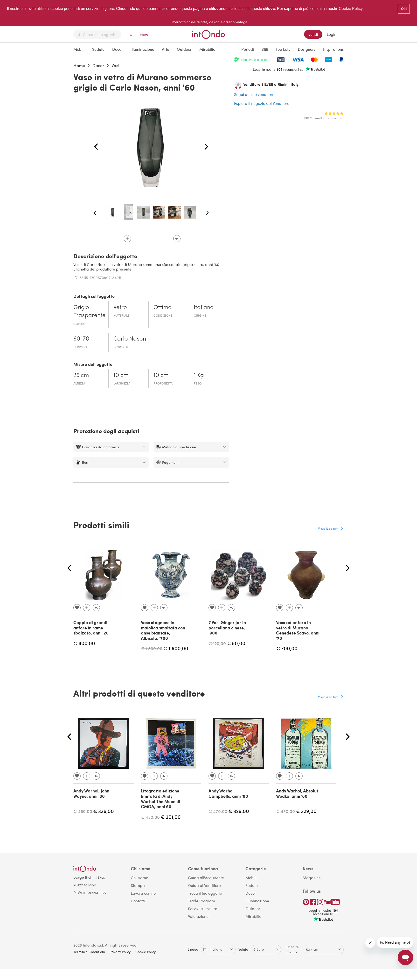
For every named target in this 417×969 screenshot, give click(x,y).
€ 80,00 (236, 643)
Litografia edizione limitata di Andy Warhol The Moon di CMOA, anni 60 (160, 799)
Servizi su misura (202, 908)
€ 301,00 (171, 816)
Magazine (312, 877)
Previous (96, 146)
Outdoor (184, 49)
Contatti (138, 900)
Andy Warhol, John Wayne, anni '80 (91, 793)
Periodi (247, 49)
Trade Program (201, 900)
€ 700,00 (287, 648)
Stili (265, 49)
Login (331, 34)
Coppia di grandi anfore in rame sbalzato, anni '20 (91, 627)
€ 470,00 (217, 811)
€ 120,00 (217, 643)
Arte (165, 49)
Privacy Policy (120, 951)
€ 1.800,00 (151, 648)
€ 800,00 (84, 643)
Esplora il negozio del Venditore (261, 103)
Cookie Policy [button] (351, 9)
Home (79, 65)
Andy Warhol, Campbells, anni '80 (228, 793)
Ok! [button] (404, 9)
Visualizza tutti (328, 528)
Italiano (204, 308)
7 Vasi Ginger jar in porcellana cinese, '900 (227, 627)
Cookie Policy (145, 951)
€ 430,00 (150, 817)
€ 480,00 (82, 811)
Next (206, 146)
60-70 (81, 339)
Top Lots (283, 49)
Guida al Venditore (204, 885)
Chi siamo (139, 877)
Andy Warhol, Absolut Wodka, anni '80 (297, 793)
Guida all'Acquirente (206, 877)
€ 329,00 (238, 810)
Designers (306, 49)
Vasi (115, 65)
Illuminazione (142, 49)
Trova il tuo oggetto (205, 893)
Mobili (78, 49)
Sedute (98, 49)
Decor (117, 49)
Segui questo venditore (254, 94)
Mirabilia (207, 49)
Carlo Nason (129, 339)
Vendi (313, 34)
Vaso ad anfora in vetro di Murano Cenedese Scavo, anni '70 (298, 630)
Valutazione (198, 916)
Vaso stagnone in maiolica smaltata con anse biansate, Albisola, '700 (163, 630)
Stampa (138, 885)
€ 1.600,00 (175, 648)
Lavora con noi (144, 893)
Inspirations (333, 49)
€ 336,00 (103, 810)
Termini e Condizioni (89, 951)
